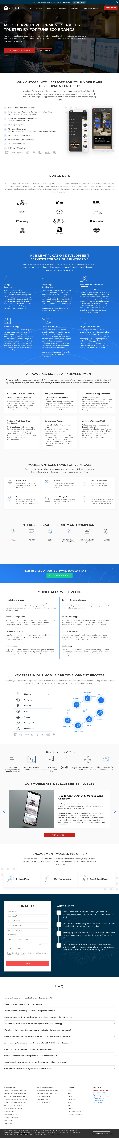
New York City (99, 1098)
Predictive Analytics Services (13, 1105)
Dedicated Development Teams (47, 1093)
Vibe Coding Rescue (10, 1114)
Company (12, 935)
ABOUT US (62, 8)
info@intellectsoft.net (90, 8)
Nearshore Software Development (15, 1093)
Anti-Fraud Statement (75, 1114)
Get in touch (111, 8)
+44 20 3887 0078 (100, 1095)
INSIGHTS (74, 8)
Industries (50, 8)
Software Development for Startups (15, 1099)
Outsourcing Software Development (16, 1090)
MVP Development (43, 1102)
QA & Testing (8, 1123)
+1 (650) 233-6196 (100, 1092)
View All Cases (58, 835)
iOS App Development (9, 286)
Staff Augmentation (43, 1096)
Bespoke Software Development (14, 1096)
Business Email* (14, 921)
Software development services (47, 1090)
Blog (69, 1102)
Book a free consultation (19, 51)
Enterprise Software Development (15, 1102)
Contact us (97, 1103)
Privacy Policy (47, 1134)
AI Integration (13, 394)
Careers (70, 1108)
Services (39, 8)
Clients (70, 1096)
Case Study (71, 1099)
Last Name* (12, 916)
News (69, 1105)
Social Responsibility (74, 1111)
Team (69, 1093)
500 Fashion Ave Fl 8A (102, 1097)
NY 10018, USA (99, 1100)
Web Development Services (13, 1108)
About (70, 1090)
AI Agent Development (11, 1117)
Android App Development (47, 286)
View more (19, 489)
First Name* (12, 911)
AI (30, 8)
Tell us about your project (18, 939)
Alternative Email (14, 925)
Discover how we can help (59, 576)
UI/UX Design (8, 1120)
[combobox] (9, 930)
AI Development (9, 1111)
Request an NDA (15, 949)
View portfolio (44, 50)
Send (27, 963)
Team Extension (42, 1099)
